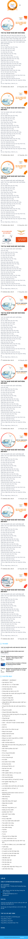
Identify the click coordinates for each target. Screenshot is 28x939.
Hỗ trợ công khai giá (7, 757)
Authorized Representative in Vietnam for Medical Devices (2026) (16, 663)
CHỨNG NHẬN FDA (7, 689)
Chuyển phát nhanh (7, 695)
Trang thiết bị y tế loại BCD (7, 920)
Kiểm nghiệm (5, 770)
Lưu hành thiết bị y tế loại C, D (10, 788)
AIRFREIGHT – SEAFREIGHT (9, 680)
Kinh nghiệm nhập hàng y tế (9, 781)
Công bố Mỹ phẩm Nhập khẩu (10, 712)
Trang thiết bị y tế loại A (6, 918)
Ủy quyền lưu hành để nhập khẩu (10, 853)
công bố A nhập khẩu (7, 697)
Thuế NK (4, 829)
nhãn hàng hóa (6, 796)
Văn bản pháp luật (6, 860)
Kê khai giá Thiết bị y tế (8, 766)
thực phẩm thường (7, 827)
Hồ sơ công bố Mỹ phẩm (8, 753)
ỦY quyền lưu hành (7, 849)
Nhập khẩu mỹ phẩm (7, 803)
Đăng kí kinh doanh (7, 731)
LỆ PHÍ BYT (5, 784)
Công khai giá (5, 718)
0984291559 (6, 895)
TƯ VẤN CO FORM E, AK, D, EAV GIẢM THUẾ (13, 844)
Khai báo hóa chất (6, 768)
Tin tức (4, 834)
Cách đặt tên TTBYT (7, 682)
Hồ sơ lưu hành (6, 755)
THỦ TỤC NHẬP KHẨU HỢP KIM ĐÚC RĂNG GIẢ (13, 647)
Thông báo (5, 816)
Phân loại (4, 805)
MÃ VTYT (4, 790)
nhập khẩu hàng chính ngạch (9, 801)
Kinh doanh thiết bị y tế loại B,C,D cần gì (12, 779)
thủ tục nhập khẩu (6, 818)
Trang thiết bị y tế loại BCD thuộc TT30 (9, 922)
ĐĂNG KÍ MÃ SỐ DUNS (8, 733)
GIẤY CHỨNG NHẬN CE (8, 742)
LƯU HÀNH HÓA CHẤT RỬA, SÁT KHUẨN (13, 786)
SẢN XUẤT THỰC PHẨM (8, 814)
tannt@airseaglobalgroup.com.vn (10, 893)
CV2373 (4, 725)
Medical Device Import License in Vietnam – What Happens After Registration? (15, 658)
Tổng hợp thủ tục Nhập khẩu (9, 836)
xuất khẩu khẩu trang (7, 868)
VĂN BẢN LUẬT (6, 857)
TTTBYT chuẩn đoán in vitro (9, 838)
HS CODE (4, 759)
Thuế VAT (4, 831)
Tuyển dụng (5, 846)
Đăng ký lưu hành (6, 736)
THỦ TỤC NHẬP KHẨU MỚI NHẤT (11, 820)
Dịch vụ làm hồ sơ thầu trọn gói (10, 729)
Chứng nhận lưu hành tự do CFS (10, 691)
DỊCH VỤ (4, 727)
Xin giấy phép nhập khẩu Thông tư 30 (12, 866)
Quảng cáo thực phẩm (8, 809)
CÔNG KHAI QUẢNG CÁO (8, 720)
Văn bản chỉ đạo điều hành (9, 855)
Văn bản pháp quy (6, 862)
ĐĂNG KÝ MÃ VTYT (7, 740)
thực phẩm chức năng (7, 825)
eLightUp (22, 937)
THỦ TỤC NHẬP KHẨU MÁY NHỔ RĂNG (13, 33)
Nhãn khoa (5, 798)
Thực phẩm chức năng (8, 823)
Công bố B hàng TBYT (8, 700)
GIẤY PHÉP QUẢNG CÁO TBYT (10, 748)
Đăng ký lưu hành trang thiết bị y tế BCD (12, 738)
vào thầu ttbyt (6, 864)
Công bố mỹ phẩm (7, 710)
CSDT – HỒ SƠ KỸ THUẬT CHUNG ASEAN (13, 722)
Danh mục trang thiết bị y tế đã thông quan (10, 916)
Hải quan (4, 750)
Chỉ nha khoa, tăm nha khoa (9, 686)
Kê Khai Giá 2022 (6, 764)
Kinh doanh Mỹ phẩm (7, 777)
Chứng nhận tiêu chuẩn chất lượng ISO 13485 (13, 693)
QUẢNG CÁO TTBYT (7, 812)
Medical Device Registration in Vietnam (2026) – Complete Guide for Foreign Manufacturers (16, 670)
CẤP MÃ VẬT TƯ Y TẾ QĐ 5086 (10, 684)
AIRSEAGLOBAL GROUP (8, 86)
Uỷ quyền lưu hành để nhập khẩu (10, 851)
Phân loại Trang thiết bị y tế (9, 807)
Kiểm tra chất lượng (7, 775)
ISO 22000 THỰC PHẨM (8, 761)
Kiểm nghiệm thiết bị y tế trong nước (11, 772)
